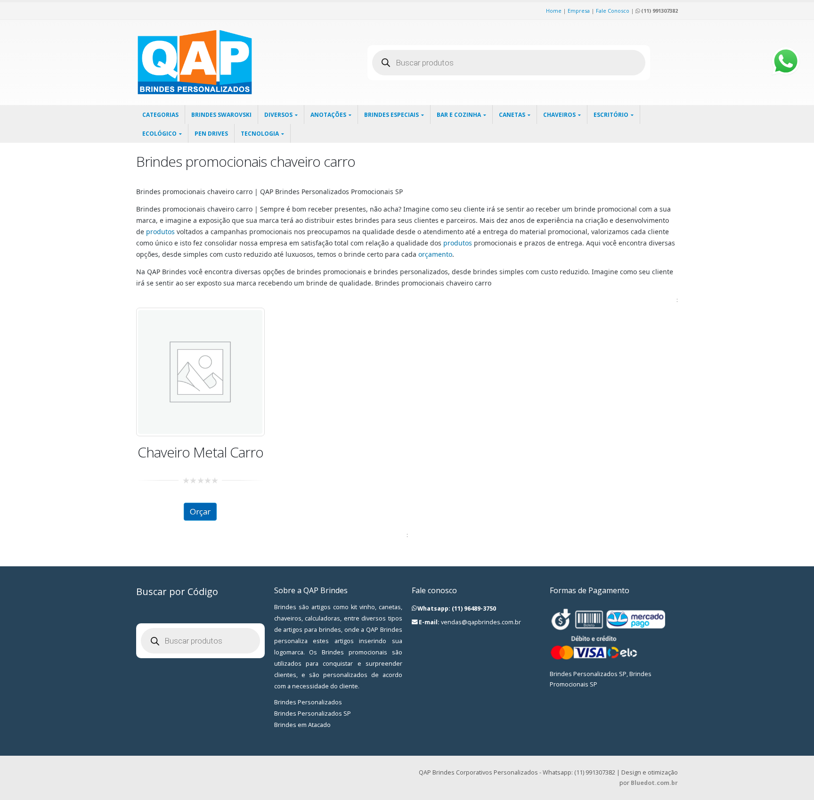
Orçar (200, 511)
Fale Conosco (612, 10)
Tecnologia (260, 134)
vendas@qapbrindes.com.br (481, 622)
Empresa (579, 10)
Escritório (611, 115)
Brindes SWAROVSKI (221, 115)
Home (554, 10)
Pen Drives (211, 134)
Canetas (512, 115)
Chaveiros (559, 115)
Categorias (160, 115)
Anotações (328, 115)
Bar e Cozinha (459, 115)
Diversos (278, 115)
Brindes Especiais (391, 115)
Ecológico (159, 134)
